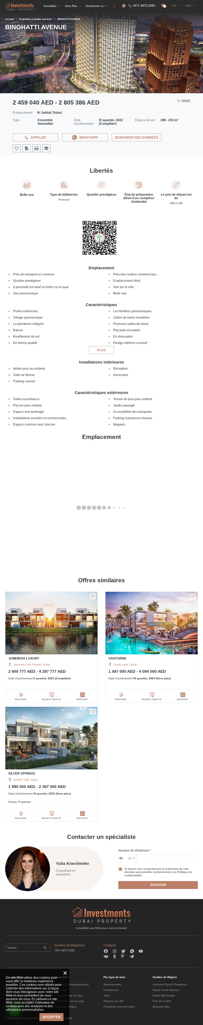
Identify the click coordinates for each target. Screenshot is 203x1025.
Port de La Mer (162, 1001)
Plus (101, 350)
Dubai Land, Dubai (125, 664)
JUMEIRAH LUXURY (23, 658)
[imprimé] (36, 148)
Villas (106, 995)
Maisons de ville (113, 1001)
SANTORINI (117, 658)
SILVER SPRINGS (21, 773)
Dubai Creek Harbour (166, 990)
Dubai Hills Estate (164, 995)
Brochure (20, 699)
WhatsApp (88, 137)
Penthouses (110, 990)
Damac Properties (19, 801)
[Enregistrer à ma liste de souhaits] (93, 596)
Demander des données (136, 137)
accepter (51, 1017)
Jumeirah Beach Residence (170, 984)
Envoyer (158, 885)
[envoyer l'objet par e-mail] (46, 148)
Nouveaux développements (71, 984)
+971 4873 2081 (143, 5)
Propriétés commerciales (119, 1006)
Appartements (112, 984)
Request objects (51, 699)
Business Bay (161, 1006)
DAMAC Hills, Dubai (25, 779)
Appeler (38, 137)
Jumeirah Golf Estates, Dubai (31, 664)
